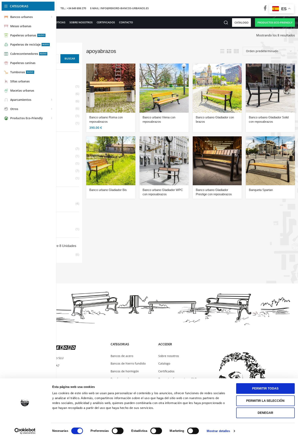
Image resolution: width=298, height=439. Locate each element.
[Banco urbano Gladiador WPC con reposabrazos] (164, 160)
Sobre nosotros (168, 356)
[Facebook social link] (265, 8)
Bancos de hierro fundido (128, 363)
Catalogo (164, 363)
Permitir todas (265, 388)
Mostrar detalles (218, 431)
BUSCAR (70, 58)
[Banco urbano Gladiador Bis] (110, 160)
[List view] (222, 51)
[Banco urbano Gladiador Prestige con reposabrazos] (217, 160)
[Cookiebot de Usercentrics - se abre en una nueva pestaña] (25, 431)
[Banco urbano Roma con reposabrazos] (110, 88)
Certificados (166, 371)
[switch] (118, 431)
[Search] (226, 22)
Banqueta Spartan (261, 190)
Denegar (265, 412)
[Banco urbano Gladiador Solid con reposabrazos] (270, 88)
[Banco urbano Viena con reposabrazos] (164, 88)
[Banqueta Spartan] (270, 160)
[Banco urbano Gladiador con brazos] (217, 88)
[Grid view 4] (236, 51)
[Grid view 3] (229, 51)
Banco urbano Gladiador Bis (108, 190)
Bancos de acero (122, 356)
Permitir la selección (265, 400)
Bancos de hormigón (125, 371)
